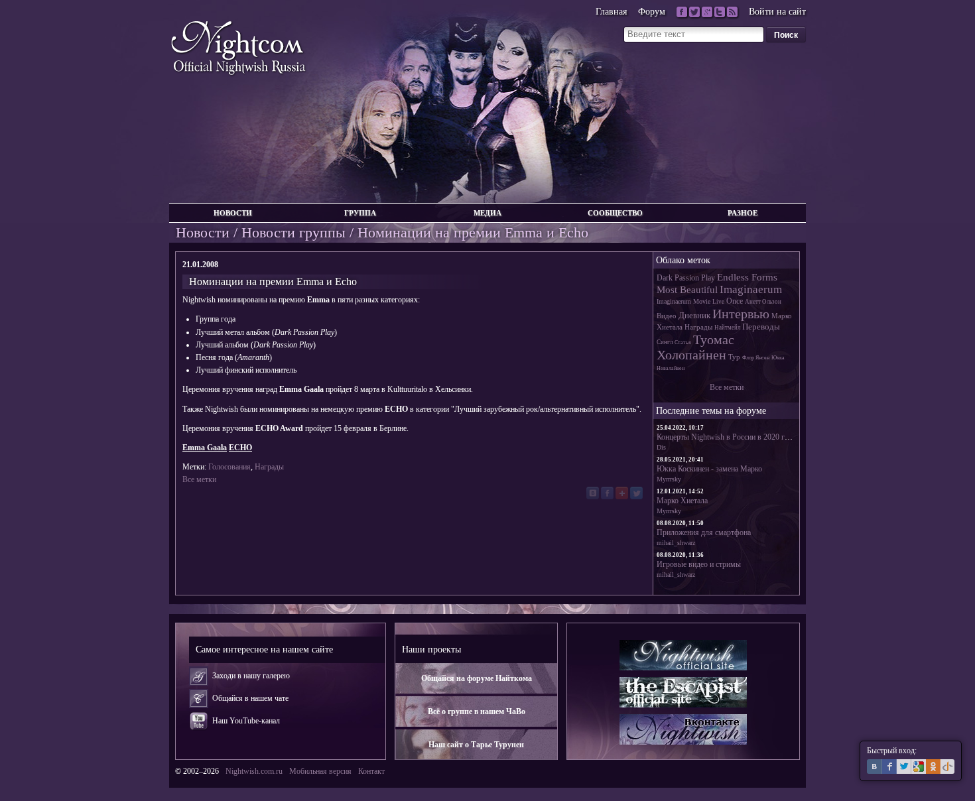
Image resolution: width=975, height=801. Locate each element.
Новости (233, 213)
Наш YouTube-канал (246, 720)
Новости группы (293, 232)
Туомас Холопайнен (695, 347)
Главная (611, 12)
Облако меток (683, 260)
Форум (651, 12)
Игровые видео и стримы (699, 564)
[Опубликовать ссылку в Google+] (622, 493)
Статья (683, 342)
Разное (742, 213)
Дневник (694, 315)
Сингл (665, 342)
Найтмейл (727, 327)
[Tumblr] (719, 12)
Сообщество (615, 213)
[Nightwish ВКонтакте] (683, 729)
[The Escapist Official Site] (683, 692)
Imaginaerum (751, 289)
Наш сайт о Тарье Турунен (476, 744)
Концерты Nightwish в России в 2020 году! (728, 437)
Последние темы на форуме (711, 410)
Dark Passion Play (686, 277)
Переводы (761, 327)
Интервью (740, 313)
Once (734, 301)
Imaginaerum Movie (683, 301)
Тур (734, 357)
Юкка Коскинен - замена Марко (709, 468)
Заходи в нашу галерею (251, 675)
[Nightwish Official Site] (683, 655)
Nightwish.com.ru (254, 771)
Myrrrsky (669, 479)
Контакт (371, 771)
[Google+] (707, 12)
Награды (269, 466)
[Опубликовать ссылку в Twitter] (636, 493)
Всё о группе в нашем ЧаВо (476, 711)
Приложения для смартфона (704, 532)
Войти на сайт (777, 12)
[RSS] (732, 12)
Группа (360, 213)
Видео (667, 316)
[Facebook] (682, 12)
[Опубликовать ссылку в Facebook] (607, 493)
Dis (661, 447)
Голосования (229, 466)
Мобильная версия (320, 771)
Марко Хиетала (682, 500)
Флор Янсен (755, 358)
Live (718, 301)
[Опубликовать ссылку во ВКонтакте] (592, 493)
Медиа (487, 213)
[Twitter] (694, 12)
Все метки (199, 479)
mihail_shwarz (676, 542)
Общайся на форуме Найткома (476, 678)
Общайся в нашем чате (250, 698)
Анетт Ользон (763, 301)
